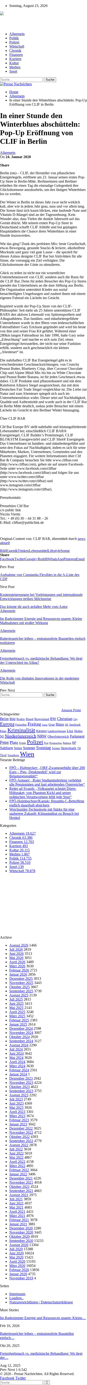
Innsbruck (75, 724)
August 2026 (18, 945)
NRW (42, 736)
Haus (60, 724)
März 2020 (17, 1266)
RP (74, 743)
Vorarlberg (13, 755)
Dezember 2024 (21, 1028)
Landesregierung (57, 731)
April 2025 (17, 1012)
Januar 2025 (18, 1024)
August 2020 (18, 1245)
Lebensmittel (38, 551)
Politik (14, 38)
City (75, 719)
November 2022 (21, 1132)
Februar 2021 (19, 1220)
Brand (29, 719)
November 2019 (21, 1278)
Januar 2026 (18, 974)
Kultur (14, 63)
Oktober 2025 (19, 987)
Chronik (15, 50)
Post (46, 743)
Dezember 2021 (21, 1178)
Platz (14, 742)
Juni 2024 (16, 1053)
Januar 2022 (18, 1174)
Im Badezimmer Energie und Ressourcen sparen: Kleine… (43, 1318)
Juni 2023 (16, 1103)
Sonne (65, 551)
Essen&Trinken (17, 551)
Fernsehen (21, 724)
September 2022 (21, 1141)
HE (66, 724)
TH (79, 748)
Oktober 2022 (19, 1137)
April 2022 (17, 1162)
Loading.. (16, 1298)
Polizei (14, 42)
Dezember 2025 (21, 979)
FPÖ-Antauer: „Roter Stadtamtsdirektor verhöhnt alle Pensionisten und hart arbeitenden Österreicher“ (47, 782)
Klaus (3, 731)
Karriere (15, 59)
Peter (4, 742)
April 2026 (17, 962)
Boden (20, 719)
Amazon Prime (71, 710)
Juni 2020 (16, 1253)
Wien (27, 754)
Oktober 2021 (19, 1187)
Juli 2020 (16, 1249)
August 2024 (18, 1045)
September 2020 (21, 1241)
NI (2, 736)
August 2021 (18, 1195)
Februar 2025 (19, 1020)
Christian (64, 718)
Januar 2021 (18, 1224)
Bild (3, 551)
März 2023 (17, 1116)
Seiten (18, 748)
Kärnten (41, 731)
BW (53, 719)
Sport (13, 71)
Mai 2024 (16, 1058)
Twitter (20, 1378)
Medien (14, 67)
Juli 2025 (16, 999)
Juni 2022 (16, 1153)
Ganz (45, 724)
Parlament (77, 736)
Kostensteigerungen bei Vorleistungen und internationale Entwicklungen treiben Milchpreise (41, 597)
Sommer (29, 748)
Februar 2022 (19, 1170)
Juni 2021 (16, 1203)
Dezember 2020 (21, 1228)
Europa (7, 724)
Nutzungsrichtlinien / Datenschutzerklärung (41, 1302)
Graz (51, 724)
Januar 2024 (18, 1074)
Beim (4, 719)
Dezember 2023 (21, 1078)
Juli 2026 (16, 949)
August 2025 (18, 995)
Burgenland (41, 719)
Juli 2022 (16, 1149)
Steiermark (68, 748)
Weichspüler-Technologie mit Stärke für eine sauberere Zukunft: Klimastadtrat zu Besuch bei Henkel (44, 813)
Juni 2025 (16, 1003)
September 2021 (21, 1191)
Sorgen (56, 748)
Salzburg (6, 748)
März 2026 (17, 966)
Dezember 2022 (21, 1128)
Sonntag (43, 747)
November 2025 (21, 983)
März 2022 (17, 1166)
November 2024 (21, 1033)
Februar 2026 (19, 970)
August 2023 (18, 1095)
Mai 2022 (16, 1157)
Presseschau (55, 743)
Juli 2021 (16, 1199)
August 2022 (18, 1145)
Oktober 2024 (19, 1037)
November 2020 (21, 1232)
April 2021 (17, 1211)
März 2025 (17, 1016)
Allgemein (17, 34)
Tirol (3, 755)
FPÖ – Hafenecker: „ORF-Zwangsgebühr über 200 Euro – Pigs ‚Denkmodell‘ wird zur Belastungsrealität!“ (47, 772)
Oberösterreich (58, 736)
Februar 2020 (19, 1270)
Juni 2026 (16, 954)
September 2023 (21, 1091)
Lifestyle (54, 551)
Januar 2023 (18, 1124)
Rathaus (67, 743)
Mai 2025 (16, 1008)
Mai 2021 (16, 1207)
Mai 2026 (16, 958)
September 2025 (21, 991)
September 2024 (21, 1041)
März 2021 (17, 1216)
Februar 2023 (19, 1120)
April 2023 (17, 1112)
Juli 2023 (16, 1099)
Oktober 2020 (19, 1236)
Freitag (34, 723)
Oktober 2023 (19, 1087)
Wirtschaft (16, 46)
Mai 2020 (16, 1257)
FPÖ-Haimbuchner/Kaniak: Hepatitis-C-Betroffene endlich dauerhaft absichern (46, 803)
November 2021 (21, 1182)
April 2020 (17, 1261)
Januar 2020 (18, 1274)
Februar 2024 (19, 1070)
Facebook (7, 1378)
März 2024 (17, 1066)
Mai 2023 (16, 1107)
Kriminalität (21, 730)
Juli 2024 (16, 1049)
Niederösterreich (20, 735)
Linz (70, 731)
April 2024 (17, 1062)
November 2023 (21, 1083)
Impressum (17, 1294)
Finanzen (16, 55)
